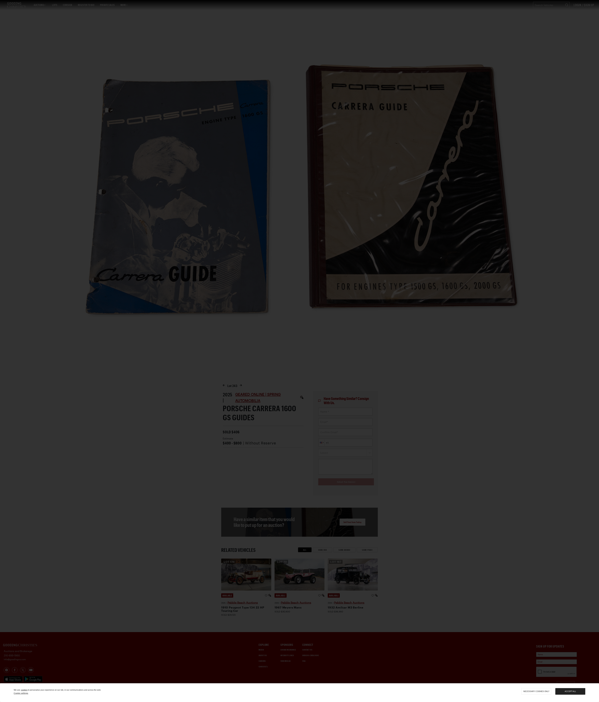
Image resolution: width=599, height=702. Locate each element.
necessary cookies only (536, 691)
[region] (299, 692)
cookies (24, 690)
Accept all (570, 691)
